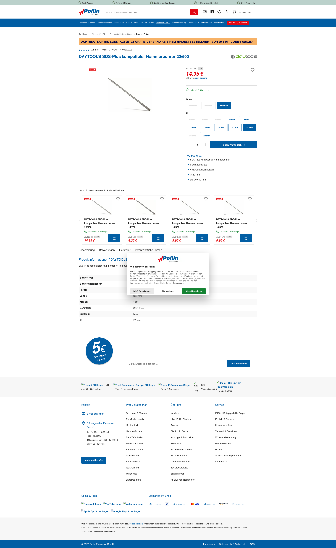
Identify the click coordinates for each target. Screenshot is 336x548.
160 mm (194, 106)
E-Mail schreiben (95, 413)
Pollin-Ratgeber (179, 455)
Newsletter (176, 443)
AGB (252, 544)
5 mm (193, 120)
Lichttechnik (132, 425)
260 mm (210, 106)
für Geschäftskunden (181, 449)
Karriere (175, 413)
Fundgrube (131, 473)
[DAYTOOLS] (244, 57)
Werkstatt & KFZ (134, 443)
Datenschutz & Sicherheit (232, 544)
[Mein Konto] (227, 12)
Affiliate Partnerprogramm (228, 455)
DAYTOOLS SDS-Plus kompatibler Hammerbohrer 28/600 (99, 223)
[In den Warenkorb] (114, 238)
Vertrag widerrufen (94, 460)
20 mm (235, 127)
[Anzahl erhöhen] (206, 144)
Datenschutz (144, 369)
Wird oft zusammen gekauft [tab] (92, 190)
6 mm (206, 120)
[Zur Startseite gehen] (89, 11)
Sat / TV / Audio (134, 437)
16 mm (206, 127)
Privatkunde (245, 12)
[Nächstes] (257, 220)
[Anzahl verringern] (189, 144)
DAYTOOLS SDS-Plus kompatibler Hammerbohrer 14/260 (143, 223)
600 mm (224, 105)
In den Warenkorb (232, 145)
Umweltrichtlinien (224, 425)
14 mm (192, 127)
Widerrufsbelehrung (225, 437)
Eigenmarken (178, 473)
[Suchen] (194, 12)
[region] (129, 94)
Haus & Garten (134, 431)
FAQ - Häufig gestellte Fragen (230, 413)
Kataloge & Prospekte (182, 437)
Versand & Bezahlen (226, 431)
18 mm (221, 127)
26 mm (194, 136)
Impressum (221, 461)
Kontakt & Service (224, 419)
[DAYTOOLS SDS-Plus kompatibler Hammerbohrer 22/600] (130, 95)
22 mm (249, 127)
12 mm (245, 119)
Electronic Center (180, 431)
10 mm (231, 119)
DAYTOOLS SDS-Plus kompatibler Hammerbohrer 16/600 (187, 223)
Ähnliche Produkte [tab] (115, 190)
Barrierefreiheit (223, 443)
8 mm (219, 120)
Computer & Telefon (136, 413)
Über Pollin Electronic (182, 419)
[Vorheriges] (79, 220)
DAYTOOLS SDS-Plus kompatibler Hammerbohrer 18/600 (231, 223)
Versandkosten (136, 523)
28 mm (206, 135)
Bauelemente (133, 461)
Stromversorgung (135, 449)
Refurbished (132, 467)
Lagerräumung (133, 479)
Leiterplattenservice (181, 461)
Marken (219, 449)
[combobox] (147, 12)
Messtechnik (132, 455)
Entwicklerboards (135, 419)
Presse (174, 425)
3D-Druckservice (179, 467)
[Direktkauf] (212, 12)
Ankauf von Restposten (183, 479)
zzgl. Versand (201, 78)
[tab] (87, 250)
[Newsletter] (205, 12)
